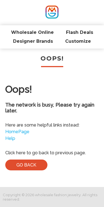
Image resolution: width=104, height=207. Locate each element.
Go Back (26, 165)
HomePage (17, 131)
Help (10, 138)
